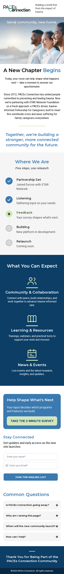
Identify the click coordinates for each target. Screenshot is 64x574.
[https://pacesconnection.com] (16, 8)
